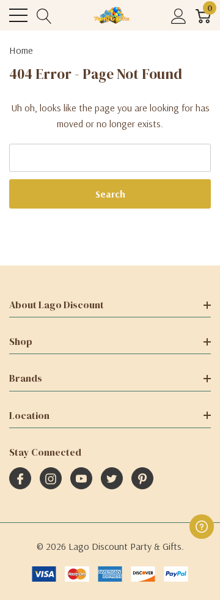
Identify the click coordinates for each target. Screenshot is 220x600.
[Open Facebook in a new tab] (20, 479)
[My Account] (178, 15)
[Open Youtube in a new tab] (81, 479)
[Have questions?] (201, 526)
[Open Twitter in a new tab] (111, 479)
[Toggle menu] (18, 15)
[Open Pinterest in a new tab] (142, 479)
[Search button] (44, 15)
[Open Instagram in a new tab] (50, 479)
